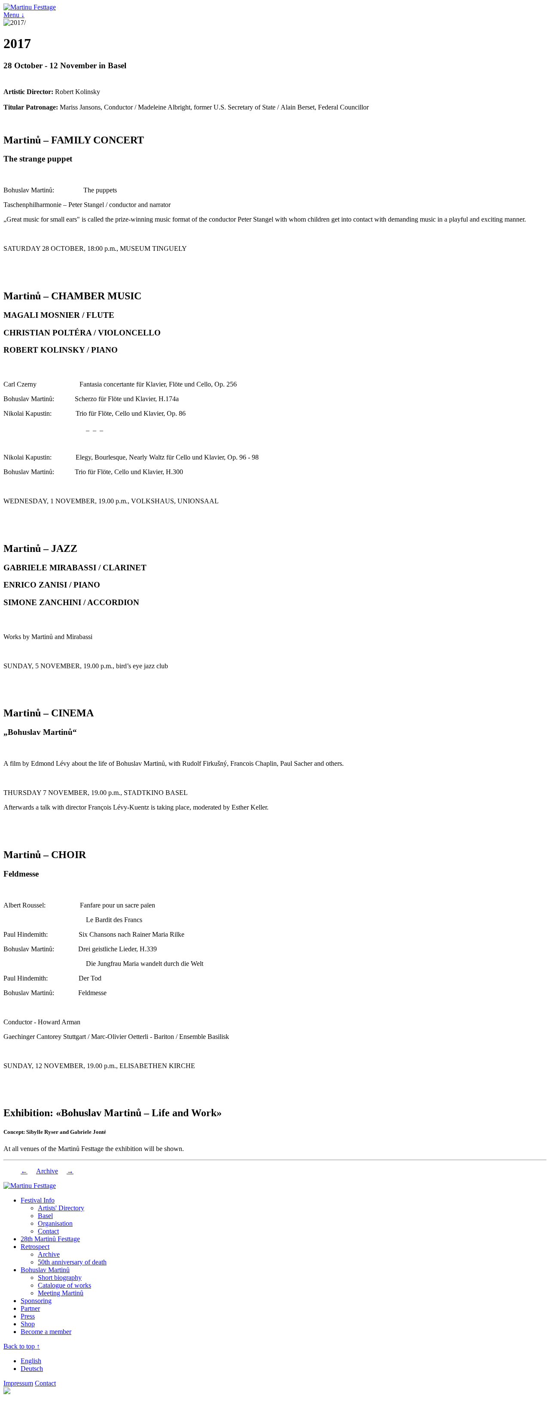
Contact (48, 1231)
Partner (30, 1308)
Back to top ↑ (21, 1346)
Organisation (55, 1223)
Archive (47, 1171)
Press (28, 1316)
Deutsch (32, 1368)
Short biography (60, 1277)
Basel (45, 1215)
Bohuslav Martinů (45, 1269)
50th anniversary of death (72, 1262)
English (31, 1360)
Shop (28, 1324)
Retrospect (35, 1246)
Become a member (46, 1331)
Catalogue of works (64, 1285)
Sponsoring (36, 1300)
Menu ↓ (13, 14)
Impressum (18, 1383)
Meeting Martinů (60, 1293)
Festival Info (38, 1200)
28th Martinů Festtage (50, 1239)
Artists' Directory (61, 1208)
